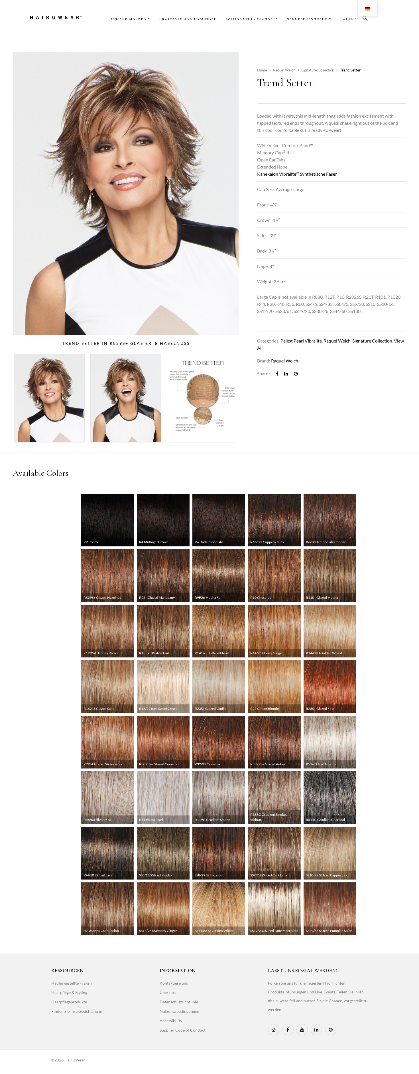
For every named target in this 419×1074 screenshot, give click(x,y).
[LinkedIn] (286, 373)
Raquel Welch (284, 70)
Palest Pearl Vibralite (301, 340)
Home (262, 70)
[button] (365, 19)
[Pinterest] (296, 373)
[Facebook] (277, 373)
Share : (263, 373)
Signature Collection (317, 70)
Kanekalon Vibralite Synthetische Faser (297, 174)
